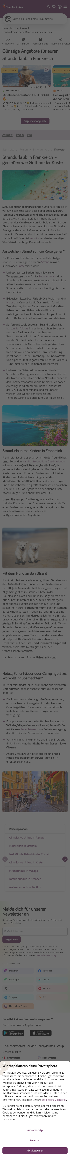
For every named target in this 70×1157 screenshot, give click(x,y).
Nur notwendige (35, 1130)
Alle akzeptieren (35, 1150)
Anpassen (35, 1140)
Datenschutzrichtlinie (54, 1099)
